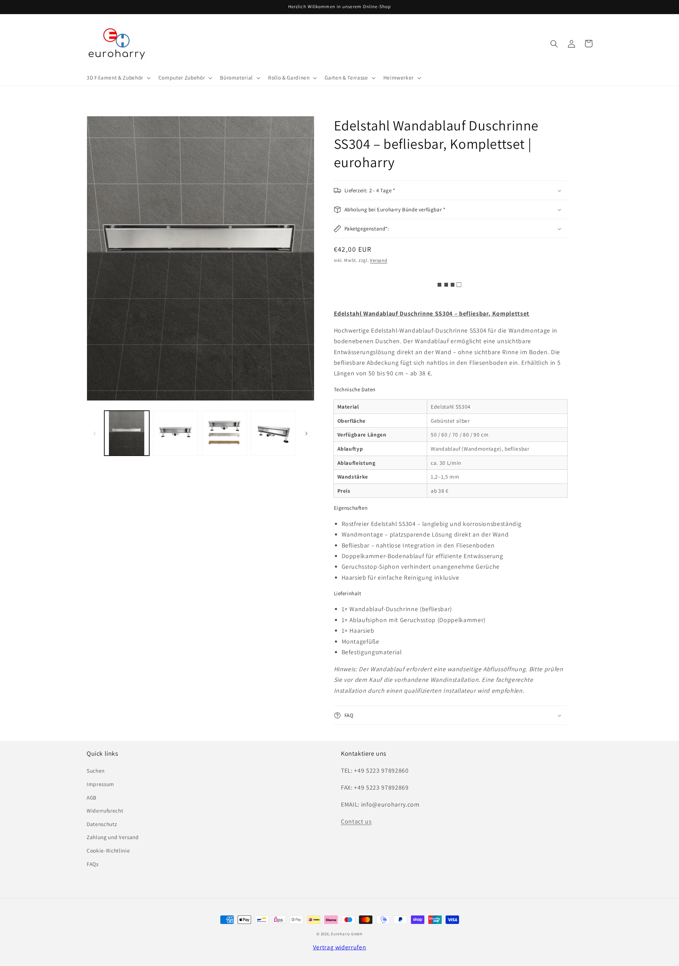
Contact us (356, 821)
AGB (92, 797)
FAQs (93, 863)
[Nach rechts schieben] (306, 433)
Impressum (100, 784)
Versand (378, 260)
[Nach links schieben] (94, 433)
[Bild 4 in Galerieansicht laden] (273, 433)
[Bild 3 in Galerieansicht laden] (224, 433)
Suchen (96, 770)
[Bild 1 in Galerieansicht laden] (126, 433)
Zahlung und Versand (113, 837)
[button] (118, 78)
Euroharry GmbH (346, 933)
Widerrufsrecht (105, 810)
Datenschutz (102, 823)
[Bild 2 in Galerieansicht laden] (175, 433)
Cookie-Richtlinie (108, 850)
